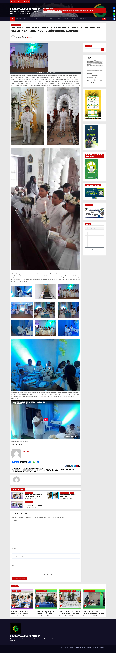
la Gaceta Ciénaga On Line (99, 650)
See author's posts (30, 455)
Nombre (14, 548)
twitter (77, 647)
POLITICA (51, 19)
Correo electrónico (17, 557)
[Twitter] (114, 11)
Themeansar (35, 649)
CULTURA (58, 19)
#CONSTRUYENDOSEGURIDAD (49, 10)
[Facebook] (114, 8)
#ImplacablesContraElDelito (62, 10)
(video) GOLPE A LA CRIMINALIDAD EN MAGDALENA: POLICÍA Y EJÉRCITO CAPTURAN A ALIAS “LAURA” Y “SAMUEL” (45, 614)
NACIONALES (43, 19)
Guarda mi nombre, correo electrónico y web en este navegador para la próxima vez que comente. (39, 574)
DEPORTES (73, 19)
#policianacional (58, 12)
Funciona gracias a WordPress (17, 649)
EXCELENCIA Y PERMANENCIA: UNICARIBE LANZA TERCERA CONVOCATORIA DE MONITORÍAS (34, 496)
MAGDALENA (91, 10)
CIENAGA (13, 25)
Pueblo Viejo (68, 590)
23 (102, 239)
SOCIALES (66, 19)
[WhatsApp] (114, 13)
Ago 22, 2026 (63, 498)
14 (97, 236)
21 (97, 239)
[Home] (12, 19)
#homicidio (85, 10)
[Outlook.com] (114, 16)
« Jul (86, 253)
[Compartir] (114, 19)
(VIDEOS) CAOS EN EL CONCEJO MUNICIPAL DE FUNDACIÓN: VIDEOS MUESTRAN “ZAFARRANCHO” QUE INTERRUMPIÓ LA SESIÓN (93, 614)
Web (13, 565)
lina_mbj (20, 36)
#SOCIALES (29, 37)
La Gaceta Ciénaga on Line (99, 647)
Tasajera (74, 590)
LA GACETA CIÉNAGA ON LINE (25, 9)
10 (86, 236)
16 (102, 236)
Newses (29, 649)
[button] (101, 19)
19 (91, 239)
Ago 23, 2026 (28, 498)
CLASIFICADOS (82, 19)
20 (94, 239)
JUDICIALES (18, 19)
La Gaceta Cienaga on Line (86, 647)
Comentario (15, 520)
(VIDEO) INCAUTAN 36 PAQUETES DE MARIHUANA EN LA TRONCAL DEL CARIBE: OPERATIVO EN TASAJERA (69, 613)
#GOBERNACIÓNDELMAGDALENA (75, 10)
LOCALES (35, 19)
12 (91, 236)
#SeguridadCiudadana (48, 12)
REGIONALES (27, 19)
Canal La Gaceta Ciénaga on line (68, 647)
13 (94, 236)
